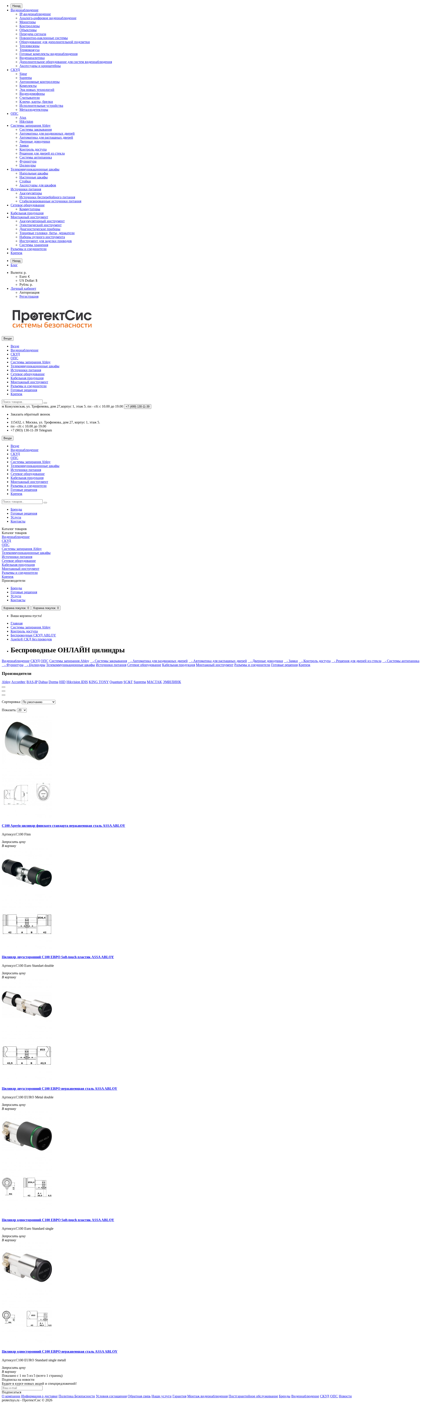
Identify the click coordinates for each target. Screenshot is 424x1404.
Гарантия (179, 1396)
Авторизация (29, 292)
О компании (11, 1396)
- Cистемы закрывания (108, 661)
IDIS (84, 682)
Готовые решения (24, 390)
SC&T (128, 682)
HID (62, 682)
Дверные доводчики (34, 141)
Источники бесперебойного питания (47, 197)
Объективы (28, 30)
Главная (17, 623)
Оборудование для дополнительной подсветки (54, 42)
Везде (15, 346)
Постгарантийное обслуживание (253, 1396)
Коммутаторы (29, 209)
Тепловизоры (29, 46)
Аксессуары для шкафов (37, 185)
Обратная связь (139, 1396)
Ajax (22, 117)
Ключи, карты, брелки (36, 101)
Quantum (116, 682)
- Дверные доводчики (265, 661)
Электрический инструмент (40, 225)
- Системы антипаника (400, 661)
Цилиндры (27, 165)
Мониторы (27, 22)
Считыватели (29, 98)
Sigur (23, 74)
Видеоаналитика (32, 58)
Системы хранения (33, 245)
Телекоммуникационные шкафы (35, 169)
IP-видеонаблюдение (35, 14)
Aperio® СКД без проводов (31, 639)
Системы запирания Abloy (31, 125)
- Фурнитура (12, 665)
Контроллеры (29, 26)
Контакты (18, 521)
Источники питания (26, 189)
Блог (14, 265)
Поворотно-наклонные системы (43, 38)
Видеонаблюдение (24, 10)
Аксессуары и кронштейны (40, 66)
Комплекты (28, 86)
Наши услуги (161, 1396)
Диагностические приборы (39, 229)
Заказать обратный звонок (30, 414)
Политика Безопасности (77, 1396)
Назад (16, 6)
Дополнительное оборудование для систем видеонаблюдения (65, 62)
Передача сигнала (32, 34)
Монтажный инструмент (29, 217)
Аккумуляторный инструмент (42, 221)
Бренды (16, 509)
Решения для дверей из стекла (42, 153)
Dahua (43, 682)
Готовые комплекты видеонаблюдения (48, 54)
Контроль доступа (33, 149)
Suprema (25, 78)
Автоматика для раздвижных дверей (47, 133)
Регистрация (28, 296)
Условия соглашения (111, 1396)
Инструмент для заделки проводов (45, 241)
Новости (345, 1396)
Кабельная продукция (27, 213)
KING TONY (99, 682)
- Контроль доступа (315, 661)
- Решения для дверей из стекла (356, 661)
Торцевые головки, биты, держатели (47, 233)
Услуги (16, 517)
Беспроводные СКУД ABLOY (33, 635)
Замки (24, 145)
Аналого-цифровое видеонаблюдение (47, 18)
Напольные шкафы (33, 173)
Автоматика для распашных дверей (46, 137)
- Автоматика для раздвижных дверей (158, 661)
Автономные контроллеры (39, 82)
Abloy (6, 682)
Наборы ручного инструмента (42, 237)
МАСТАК (154, 682)
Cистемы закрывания (35, 129)
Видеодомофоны (32, 94)
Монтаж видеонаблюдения (207, 1396)
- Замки (291, 661)
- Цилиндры (34, 665)
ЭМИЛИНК (172, 682)
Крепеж (16, 253)
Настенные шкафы (33, 177)
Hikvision (26, 121)
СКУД (15, 70)
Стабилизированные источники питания (50, 201)
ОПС (14, 113)
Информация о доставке (39, 1396)
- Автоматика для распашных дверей (218, 661)
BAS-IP (32, 682)
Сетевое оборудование (28, 205)
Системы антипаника (35, 157)
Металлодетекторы (33, 109)
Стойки (25, 181)
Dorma (53, 682)
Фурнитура (27, 161)
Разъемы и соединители (29, 249)
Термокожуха (29, 50)
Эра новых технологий (36, 90)
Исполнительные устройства (41, 105)
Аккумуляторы (30, 193)
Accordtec (18, 682)
